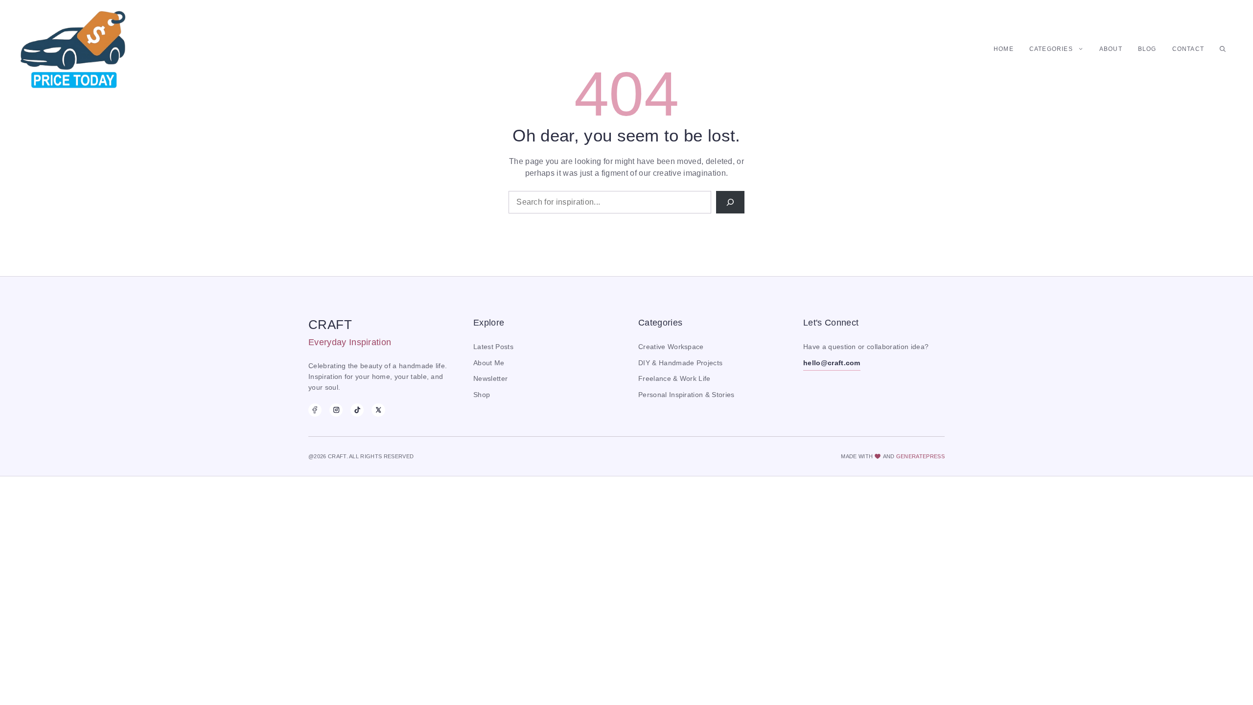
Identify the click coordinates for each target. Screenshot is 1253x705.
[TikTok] (357, 410)
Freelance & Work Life (674, 378)
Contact (1188, 49)
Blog (1147, 49)
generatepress (920, 456)
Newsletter (490, 378)
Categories (1051, 49)
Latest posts (493, 347)
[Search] (730, 202)
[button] (1222, 49)
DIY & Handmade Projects (680, 363)
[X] (378, 410)
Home (1004, 49)
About (1110, 49)
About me (489, 363)
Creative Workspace (671, 347)
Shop (481, 395)
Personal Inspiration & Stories (686, 395)
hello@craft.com (831, 363)
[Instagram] (336, 410)
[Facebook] (315, 410)
